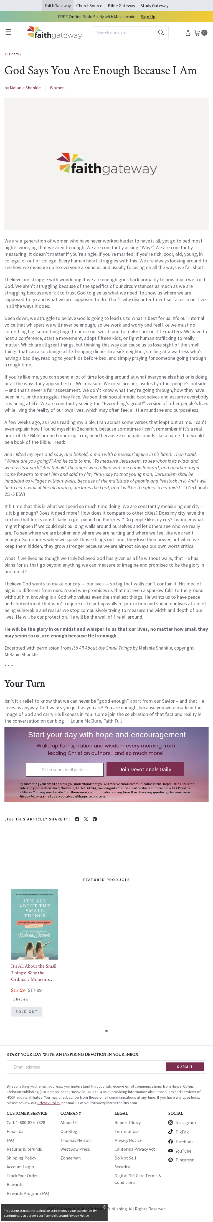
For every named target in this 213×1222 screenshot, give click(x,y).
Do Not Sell (125, 1158)
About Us (69, 1122)
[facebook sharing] (77, 819)
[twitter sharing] (86, 819)
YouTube (183, 1151)
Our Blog (68, 1131)
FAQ (10, 1140)
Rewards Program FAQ (28, 1193)
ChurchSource (89, 5)
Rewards (15, 1184)
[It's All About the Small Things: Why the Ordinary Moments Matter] (34, 924)
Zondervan (70, 1158)
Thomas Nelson (75, 1140)
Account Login (20, 1166)
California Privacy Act (135, 1149)
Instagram (186, 1122)
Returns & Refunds (24, 1149)
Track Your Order (22, 1175)
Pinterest (185, 1160)
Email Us (15, 1131)
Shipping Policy (21, 1158)
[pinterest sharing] (95, 819)
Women (57, 87)
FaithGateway (58, 5)
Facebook (185, 1141)
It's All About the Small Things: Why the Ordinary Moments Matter (33, 976)
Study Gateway (154, 5)
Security (122, 1166)
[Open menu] (8, 32)
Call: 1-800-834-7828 (26, 1122)
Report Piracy (128, 1122)
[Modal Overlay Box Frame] (106, 764)
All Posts (11, 53)
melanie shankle (25, 87)
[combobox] (131, 32)
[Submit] (161, 32)
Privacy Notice (128, 1140)
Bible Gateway (121, 5)
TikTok (182, 1132)
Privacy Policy (48, 1102)
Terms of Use (127, 1131)
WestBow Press (75, 1149)
